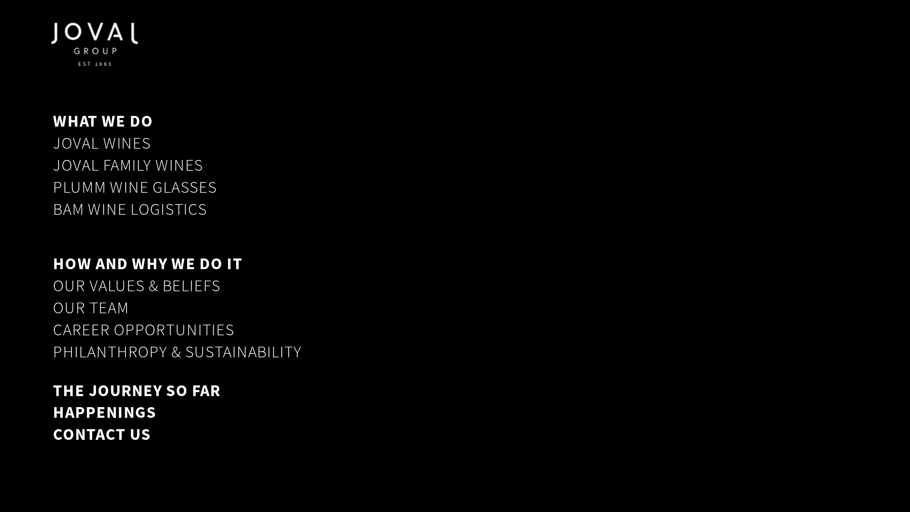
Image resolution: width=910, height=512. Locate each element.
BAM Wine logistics (130, 209)
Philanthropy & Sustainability (177, 352)
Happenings (104, 412)
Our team (91, 308)
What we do (103, 121)
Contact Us (102, 434)
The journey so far (136, 390)
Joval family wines (128, 165)
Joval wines (102, 143)
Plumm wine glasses (135, 187)
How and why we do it (147, 264)
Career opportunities (143, 330)
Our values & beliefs (136, 286)
